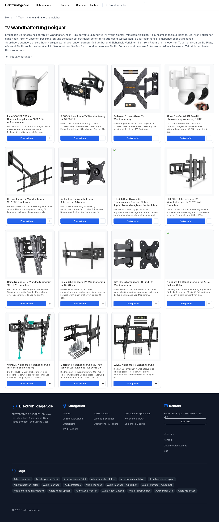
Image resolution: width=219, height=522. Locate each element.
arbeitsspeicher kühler (103, 479)
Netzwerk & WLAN (134, 418)
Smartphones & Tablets (106, 423)
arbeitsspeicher (22, 479)
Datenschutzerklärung (175, 445)
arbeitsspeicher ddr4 (47, 479)
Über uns (81, 5)
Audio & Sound (101, 413)
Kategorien (42, 5)
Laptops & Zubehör (104, 418)
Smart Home (69, 423)
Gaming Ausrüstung (73, 418)
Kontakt (94, 5)
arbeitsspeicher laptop (162, 479)
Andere (67, 413)
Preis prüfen (27, 138)
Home (9, 17)
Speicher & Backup (135, 423)
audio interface (51, 484)
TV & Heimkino (70, 429)
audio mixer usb (164, 490)
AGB (166, 451)
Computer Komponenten (138, 413)
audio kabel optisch (60, 490)
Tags (64, 5)
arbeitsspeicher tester (26, 484)
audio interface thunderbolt (122, 484)
